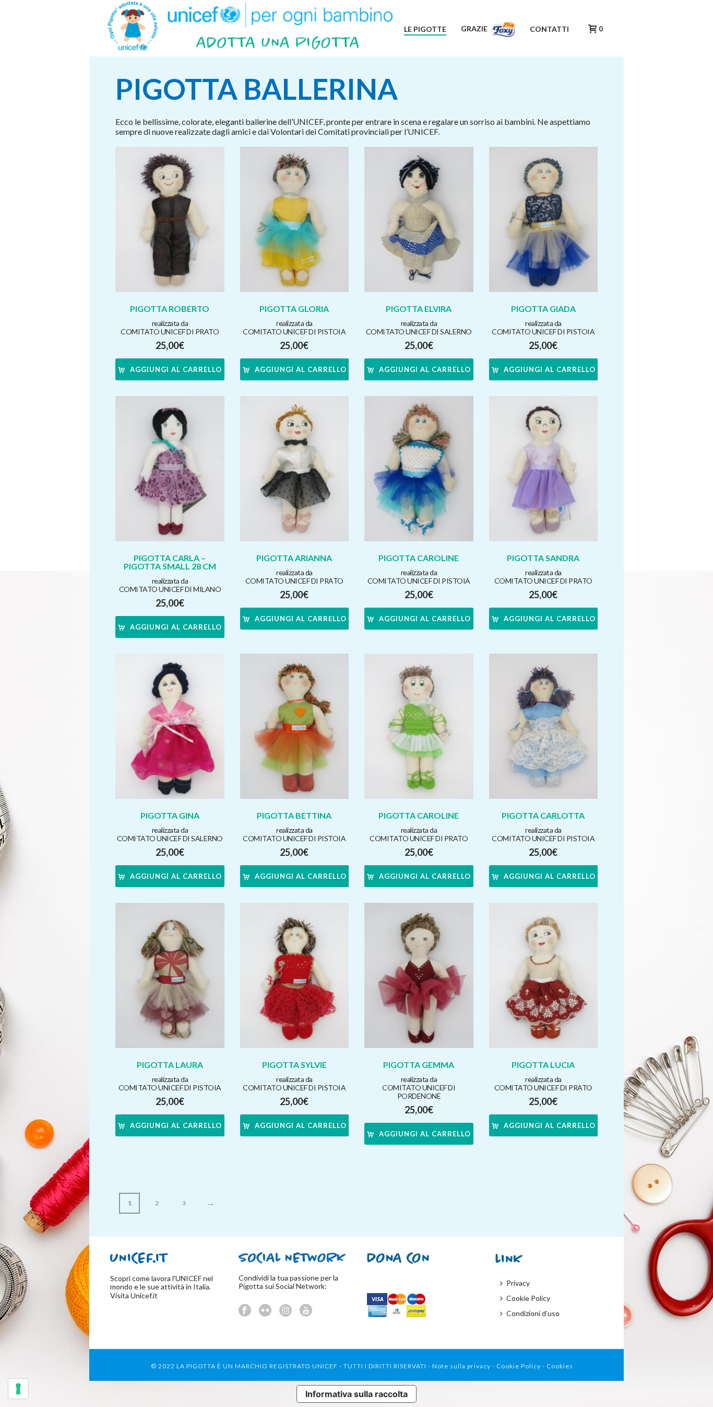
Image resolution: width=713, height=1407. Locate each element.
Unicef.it (144, 1295)
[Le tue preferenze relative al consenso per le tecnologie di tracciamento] (18, 1389)
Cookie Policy (528, 1298)
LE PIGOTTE (425, 29)
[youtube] (306, 1311)
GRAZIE (475, 28)
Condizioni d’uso (533, 1313)
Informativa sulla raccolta (356, 1394)
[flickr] (265, 1311)
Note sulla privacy (461, 1366)
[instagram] (285, 1311)
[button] (169, 369)
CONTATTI (549, 29)
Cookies (559, 1366)
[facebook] (245, 1311)
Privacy (518, 1282)
